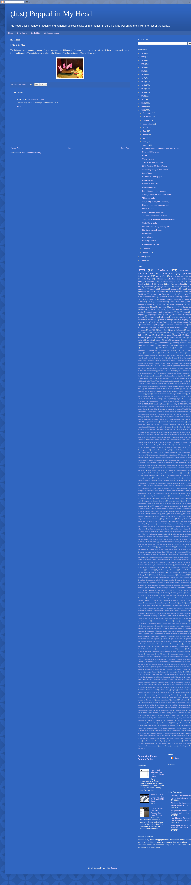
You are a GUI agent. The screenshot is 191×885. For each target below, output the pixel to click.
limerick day (170, 575)
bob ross (150, 439)
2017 (143, 78)
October (146, 120)
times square (164, 715)
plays (177, 636)
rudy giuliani (148, 661)
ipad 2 (147, 557)
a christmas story (162, 406)
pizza (147, 636)
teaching (176, 343)
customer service (171, 294)
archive (158, 416)
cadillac (153, 447)
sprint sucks (158, 684)
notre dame (169, 610)
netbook (186, 605)
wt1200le (186, 741)
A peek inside (147, 237)
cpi (141, 475)
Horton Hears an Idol (150, 187)
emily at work (160, 503)
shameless (177, 669)
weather (152, 391)
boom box (185, 439)
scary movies (184, 381)
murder (149, 598)
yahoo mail (149, 743)
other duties (184, 376)
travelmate (152, 723)
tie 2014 (172, 292)
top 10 (173, 715)
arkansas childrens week (160, 419)
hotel (177, 544)
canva (162, 450)
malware (152, 582)
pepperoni (141, 631)
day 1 (166, 480)
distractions (148, 490)
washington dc (184, 345)
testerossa (184, 705)
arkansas (147, 419)
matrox (142, 585)
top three (154, 718)
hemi (146, 333)
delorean (143, 483)
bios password (174, 432)
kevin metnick (179, 565)
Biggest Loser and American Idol (155, 205)
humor (153, 333)
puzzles (182, 649)
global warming (148, 526)
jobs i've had (176, 562)
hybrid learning (142, 549)
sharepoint (142, 289)
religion (165, 654)
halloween (180, 330)
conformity (181, 468)
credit (164, 475)
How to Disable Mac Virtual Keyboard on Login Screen (157, 811)
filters (177, 511)
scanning (174, 664)
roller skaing (171, 659)
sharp (147, 672)
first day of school (143, 514)
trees (159, 723)
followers (149, 516)
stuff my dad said (167, 692)
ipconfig (154, 557)
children (172, 353)
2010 (143, 103)
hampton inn (151, 536)
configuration (171, 468)
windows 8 (143, 738)
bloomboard (152, 437)
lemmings (145, 572)
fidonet (171, 511)
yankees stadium (161, 743)
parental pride (168, 626)
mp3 (186, 595)
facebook (164, 289)
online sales (172, 618)
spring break (164, 682)
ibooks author (142, 371)
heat (175, 539)
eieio (183, 501)
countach (177, 473)
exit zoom (157, 506)
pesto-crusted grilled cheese (177, 631)
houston (184, 544)
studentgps (155, 692)
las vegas (166, 570)
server (142, 383)
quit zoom (156, 651)
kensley (170, 565)
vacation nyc (164, 345)
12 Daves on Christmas (162, 396)
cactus (146, 447)
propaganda (184, 646)
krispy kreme (175, 567)
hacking (187, 534)
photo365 (184, 270)
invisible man (184, 554)
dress (183, 496)
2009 (143, 106)
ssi (173, 684)
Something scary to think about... (155, 170)
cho (145, 457)
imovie (147, 552)
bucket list (154, 289)
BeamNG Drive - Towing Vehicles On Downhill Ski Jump (157, 798)
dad (168, 284)
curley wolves (148, 358)
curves (171, 478)
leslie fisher (160, 572)
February (147, 249)
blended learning (146, 325)
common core (142, 355)
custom (179, 478)
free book (162, 365)
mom (149, 335)
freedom (170, 519)
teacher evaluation (159, 702)
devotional (158, 485)
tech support (161, 292)
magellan (171, 580)
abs (185, 406)
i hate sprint (153, 549)
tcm (139, 702)
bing (160, 432)
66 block (168, 348)
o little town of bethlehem (175, 613)
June (145, 134)
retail (165, 656)
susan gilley (172, 386)
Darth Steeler (147, 234)
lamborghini (150, 570)
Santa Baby (173, 404)
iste (176, 557)
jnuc (183, 289)
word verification (149, 741)
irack (171, 557)
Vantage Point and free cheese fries (157, 194)
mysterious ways (170, 600)
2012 (143, 96)
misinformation (153, 593)
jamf (170, 299)
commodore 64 (155, 294)
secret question (157, 667)
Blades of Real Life (150, 184)
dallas (169, 358)
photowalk (159, 633)
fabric (185, 506)
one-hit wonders (161, 618)
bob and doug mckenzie (182, 437)
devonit (151, 360)
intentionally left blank (149, 554)
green (139, 534)
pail (139, 626)
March (146, 145)
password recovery (144, 628)
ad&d (186, 409)
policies (165, 639)
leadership (186, 371)
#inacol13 (149, 286)
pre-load (140, 644)
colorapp (161, 465)
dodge (167, 493)
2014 (143, 89)
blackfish (150, 434)
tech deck (171, 702)
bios (165, 432)
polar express (154, 639)
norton (149, 610)
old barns (163, 615)
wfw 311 (167, 735)
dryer (162, 498)
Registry (164, 404)
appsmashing (153, 350)
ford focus (182, 516)
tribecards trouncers (147, 304)
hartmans (176, 536)
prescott (166, 644)
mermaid (173, 587)
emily (140, 281)
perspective (161, 631)
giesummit (175, 289)
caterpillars (186, 452)
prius (150, 646)
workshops (141, 394)
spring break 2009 (177, 302)
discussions (182, 488)
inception (171, 552)
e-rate (182, 498)
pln (171, 378)
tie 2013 (154, 309)
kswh (184, 567)
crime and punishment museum (178, 475)
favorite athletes (143, 511)
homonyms (178, 542)
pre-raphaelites (180, 378)
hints (173, 368)
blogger (140, 353)
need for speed (151, 297)
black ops (185, 432)
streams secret (153, 690)
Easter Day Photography (152, 177)
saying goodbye (157, 664)
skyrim (176, 320)
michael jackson (146, 292)
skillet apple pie (157, 674)
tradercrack (159, 720)
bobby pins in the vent (162, 439)
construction (180, 325)
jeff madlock (160, 562)
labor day (141, 570)
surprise (180, 695)
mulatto (142, 598)
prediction (158, 644)
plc (183, 636)
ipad (154, 307)
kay (153, 565)
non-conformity (178, 608)
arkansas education (167, 350)
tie (139, 286)
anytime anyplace (165, 414)
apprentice (186, 414)
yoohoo (161, 746)
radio (148, 381)
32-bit (172, 399)
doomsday (149, 496)
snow (167, 340)
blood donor (141, 437)
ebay (156, 501)
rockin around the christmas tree (154, 659)
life (148, 575)
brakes (146, 442)
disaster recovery (169, 488)
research (173, 654)
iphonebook (163, 557)
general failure (174, 521)
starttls (160, 687)
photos (183, 307)
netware (157, 376)
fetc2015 (152, 330)
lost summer (185, 577)
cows (139, 358)
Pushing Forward (149, 241)
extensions (177, 506)
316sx (165, 399)
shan (169, 320)
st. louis (178, 684)
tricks (140, 322)
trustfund (167, 723)
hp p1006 (153, 547)
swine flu (140, 697)
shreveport (161, 383)
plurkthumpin (142, 639)
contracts (162, 470)
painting (141, 338)
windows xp (153, 738)
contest (173, 355)
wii (175, 391)
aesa (177, 286)
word (177, 738)
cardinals (176, 450)
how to (145, 547)
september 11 (159, 669)
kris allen (165, 567)
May (145, 138)
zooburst (140, 748)
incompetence (181, 552)
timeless (154, 715)
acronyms (169, 409)
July (145, 131)
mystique (182, 600)
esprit (145, 506)
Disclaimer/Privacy (51, 33)
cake (159, 447)
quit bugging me (145, 651)
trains (178, 720)
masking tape (185, 582)
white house (162, 391)
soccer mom (148, 679)
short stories (151, 383)
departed (161, 483)
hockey (142, 542)
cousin (184, 473)
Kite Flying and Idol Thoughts (154, 191)
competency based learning (159, 355)
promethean (173, 646)
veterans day (153, 728)
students (163, 386)
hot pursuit (164, 315)
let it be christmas (172, 572)
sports (148, 682)
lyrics (142, 335)
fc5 (152, 511)
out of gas (143, 623)
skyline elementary (171, 674)
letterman (184, 572)
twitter (177, 388)
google (162, 299)
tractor (150, 720)
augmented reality (151, 422)
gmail (142, 315)
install (161, 333)
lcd (139, 572)
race (180, 651)
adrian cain (141, 411)
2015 (143, 85)
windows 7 (163, 304)
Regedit (156, 404)
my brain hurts (157, 600)
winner (162, 738)
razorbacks (152, 320)
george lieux (152, 524)
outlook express (154, 623)
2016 (143, 82)
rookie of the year (184, 659)
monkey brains (177, 593)
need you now (156, 605)
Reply (19, 106)
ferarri (157, 511)
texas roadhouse (151, 707)
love (164, 580)
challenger (174, 455)
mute (147, 600)
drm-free (143, 498)
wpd (166, 741)
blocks (182, 434)
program (157, 646)
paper (159, 626)
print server (141, 646)
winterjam (170, 738)
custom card (160, 358)
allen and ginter (182, 411)
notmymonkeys (158, 610)
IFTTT (141, 270)
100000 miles (147, 396)
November (147, 117)
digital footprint (144, 488)
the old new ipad (180, 710)
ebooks (163, 501)
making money (142, 582)
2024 (143, 57)
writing (160, 284)
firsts (164, 514)
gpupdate (154, 531)
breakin (169, 442)
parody (162, 297)
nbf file (181, 603)
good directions (166, 529)
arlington (188, 419)
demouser (152, 483)
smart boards (163, 677)
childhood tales (143, 307)
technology (146, 279)
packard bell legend (179, 623)
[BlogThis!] (38, 84)
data (175, 358)
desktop (175, 483)
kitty (151, 567)
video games (175, 309)
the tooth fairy (154, 712)
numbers (161, 613)
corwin (169, 473)
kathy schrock (144, 565)
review (184, 338)
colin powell (151, 465)
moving (179, 595)
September (147, 124)
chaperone (183, 455)
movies (178, 299)
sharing (140, 672)
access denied (142, 409)
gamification (141, 521)
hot (154, 544)
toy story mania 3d (182, 718)
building (169, 445)
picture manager (171, 633)
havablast (185, 536)
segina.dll (185, 667)
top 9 (146, 718)
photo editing (162, 378)
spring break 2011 (177, 682)
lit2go (151, 577)
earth (139, 501)
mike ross (160, 590)
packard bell (166, 623)
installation (152, 371)
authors (171, 422)
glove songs (160, 526)
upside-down (163, 725)
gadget (169, 365)
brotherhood (141, 445)
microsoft (164, 317)
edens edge (148, 363)
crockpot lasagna (160, 478)
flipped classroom (143, 365)
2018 (143, 74)
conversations (180, 470)
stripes (173, 690)
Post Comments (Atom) (31, 152)
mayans (162, 585)
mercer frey (150, 587)
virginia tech (143, 730)
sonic (171, 679)
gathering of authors (180, 365)
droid (149, 498)
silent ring (172, 672)
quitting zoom (165, 651)
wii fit (187, 735)
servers (159, 340)
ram (158, 381)
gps (171, 330)
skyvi (181, 674)
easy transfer (148, 501)
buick (162, 445)
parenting (179, 626)
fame (141, 508)
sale (156, 661)
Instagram (168, 273)
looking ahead (180, 333)
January (146, 252)
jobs (178, 371)
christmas (181, 353)
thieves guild (166, 712)
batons (169, 427)
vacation (153, 345)
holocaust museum (166, 542)
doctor (150, 493)
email (156, 363)
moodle (185, 373)
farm (181, 363)
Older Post (125, 148)
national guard (149, 603)
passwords (157, 628)
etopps (185, 312)
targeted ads (165, 700)
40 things (159, 279)
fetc (189, 284)
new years (167, 335)
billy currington (151, 432)
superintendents (160, 695)
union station (152, 725)
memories (162, 307)
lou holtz (142, 580)
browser (150, 445)
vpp (168, 730)
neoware (167, 605)
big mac (172, 429)
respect (149, 656)
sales (175, 381)
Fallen (144, 155)
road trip (185, 656)
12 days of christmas (148, 348)
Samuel (177, 348)
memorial (140, 587)
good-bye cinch (178, 529)
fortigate (140, 519)
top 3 (185, 715)
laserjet (174, 570)
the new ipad (154, 710)
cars (139, 452)
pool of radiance (177, 639)
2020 (143, 67)
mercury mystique (162, 587)
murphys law (170, 598)
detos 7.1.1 (141, 485)
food (163, 516)
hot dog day (161, 544)
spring (155, 682)
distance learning (166, 312)
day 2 (172, 480)
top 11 (179, 715)
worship (159, 741)
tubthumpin (175, 723)
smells (173, 677)
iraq (167, 371)
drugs (156, 498)
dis (160, 488)
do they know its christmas (175, 490)
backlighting (141, 424)
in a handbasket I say (159, 552)
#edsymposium (164, 394)
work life (160, 276)
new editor (160, 608)
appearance (141, 350)
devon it (150, 485)
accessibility (153, 409)
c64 (156, 353)
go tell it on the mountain (175, 526)
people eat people (176, 628)
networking (179, 284)
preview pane (176, 644)
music (150, 376)
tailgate (186, 697)
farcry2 (179, 508)
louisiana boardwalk (154, 580)
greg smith (161, 534)
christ (158, 457)
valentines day (142, 391)
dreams (163, 327)
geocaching (141, 524)
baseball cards (151, 312)
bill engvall (141, 432)
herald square (184, 539)
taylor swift (183, 700)
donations (141, 496)
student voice (182, 690)
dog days (175, 493)
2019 (143, 71)
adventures (151, 411)
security (150, 340)
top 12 (184, 343)
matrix (155, 373)
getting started (174, 524)
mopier (142, 595)
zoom (155, 394)
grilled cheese (177, 534)
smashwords (184, 383)
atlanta (140, 312)
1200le (175, 396)
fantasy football (161, 508)
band (172, 424)
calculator (167, 447)
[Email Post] (31, 84)
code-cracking (180, 462)
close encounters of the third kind (175, 460)
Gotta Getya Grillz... (150, 223)
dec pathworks (181, 480)
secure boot (169, 667)
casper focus (157, 452)
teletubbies (150, 705)
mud (144, 376)
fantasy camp (150, 508)
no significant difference (170, 376)
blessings (164, 434)
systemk (172, 697)
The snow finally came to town (154, 216)
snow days (176, 340)
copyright (181, 355)
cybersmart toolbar (144, 480)
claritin (151, 460)
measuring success (174, 585)
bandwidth (181, 424)
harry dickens (164, 368)
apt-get (145, 416)
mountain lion (170, 595)
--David (176, 758)
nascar (140, 603)
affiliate (160, 411)
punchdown (161, 649)
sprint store (147, 684)
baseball (180, 304)
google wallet (144, 531)
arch (152, 416)
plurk (150, 302)
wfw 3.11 (160, 735)
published (141, 320)
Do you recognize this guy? (153, 212)
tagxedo (181, 386)
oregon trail (185, 621)
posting (175, 641)
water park (143, 735)
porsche (157, 641)
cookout (154, 473)
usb (184, 388)
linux (145, 577)
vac (178, 725)
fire (183, 511)
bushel (176, 445)
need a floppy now (144, 605)
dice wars (180, 485)
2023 (143, 60)
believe (181, 427)
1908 (188, 396)
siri (186, 672)
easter (140, 363)
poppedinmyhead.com (145, 641)
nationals (173, 603)
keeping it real (161, 565)
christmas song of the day (171, 281)
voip (151, 730)
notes (187, 299)
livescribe (175, 577)
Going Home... (148, 159)
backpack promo (153, 424)
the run (145, 712)
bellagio (188, 427)
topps (139, 388)
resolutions (141, 656)
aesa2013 (182, 292)
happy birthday (153, 368)
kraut (157, 567)
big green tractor (162, 429)
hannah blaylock (164, 536)
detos (183, 483)
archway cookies (168, 416)
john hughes (186, 562)
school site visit (162, 302)
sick (176, 383)
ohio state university (150, 615)
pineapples (183, 633)
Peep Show (147, 173)
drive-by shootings (162, 360)
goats (188, 526)
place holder (155, 636)
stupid (184, 320)
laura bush (182, 570)
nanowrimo (173, 307)
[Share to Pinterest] (45, 84)
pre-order (149, 644)
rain (153, 381)
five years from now (174, 514)
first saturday (156, 514)
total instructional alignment (154, 388)
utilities (172, 725)
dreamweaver (174, 496)
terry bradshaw (173, 705)
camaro (185, 447)
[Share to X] (40, 84)
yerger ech (172, 743)
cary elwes (146, 452)
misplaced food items (173, 373)
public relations (150, 649)
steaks (167, 687)
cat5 (179, 452)
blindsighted (173, 434)
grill (169, 534)
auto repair (180, 422)
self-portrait (148, 669)
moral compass (152, 595)
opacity (181, 618)
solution (164, 679)
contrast (170, 470)
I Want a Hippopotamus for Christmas (174, 401)
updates (143, 345)
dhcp (165, 485)
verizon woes (142, 728)
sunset (150, 695)
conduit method (159, 468)
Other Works (22, 33)
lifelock (154, 575)
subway (184, 692)
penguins (152, 378)
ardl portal (180, 416)
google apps (152, 315)
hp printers (162, 547)
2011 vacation (150, 299)
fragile (163, 519)
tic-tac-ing (183, 712)
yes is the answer (184, 743)
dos (178, 312)
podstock (160, 338)
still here (142, 690)
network (157, 335)
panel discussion (148, 626)
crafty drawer (148, 475)
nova (177, 610)
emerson (150, 503)
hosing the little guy (144, 544)
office (139, 615)
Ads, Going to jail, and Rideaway (155, 202)
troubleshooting (177, 276)
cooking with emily (143, 473)
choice (152, 457)
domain (183, 493)
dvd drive (175, 498)
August (146, 127)
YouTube (162, 270)
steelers (171, 297)
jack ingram (143, 562)
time (148, 715)
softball (157, 679)
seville (169, 669)
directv (154, 488)
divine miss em (159, 490)
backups (165, 424)
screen (147, 667)
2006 (143, 260)
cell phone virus (153, 455)
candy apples (144, 450)
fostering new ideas (152, 519)
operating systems (144, 621)
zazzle (175, 746)
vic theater (163, 728)
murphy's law (159, 598)
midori (152, 590)
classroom (158, 460)
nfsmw (169, 608)
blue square (167, 437)
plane (171, 636)
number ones (151, 613)
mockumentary (165, 593)
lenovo (153, 572)
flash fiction (162, 330)
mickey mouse (142, 590)
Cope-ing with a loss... (151, 244)
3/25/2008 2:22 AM (36, 99)
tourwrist (163, 718)
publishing (141, 381)
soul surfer (179, 679)
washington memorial (171, 733)
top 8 (139, 718)
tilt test (142, 715)
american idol (145, 273)
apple (172, 304)
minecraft (170, 590)
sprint (139, 684)
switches (155, 697)
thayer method (171, 707)
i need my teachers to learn (168, 549)
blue (159, 437)
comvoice (141, 468)
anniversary (183, 322)
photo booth (149, 633)
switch (148, 697)
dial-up (172, 485)
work (151, 284)
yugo (168, 746)
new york (177, 335)
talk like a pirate (149, 700)
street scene (165, 690)
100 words (182, 394)
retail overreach (175, 656)
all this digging (170, 322)
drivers (173, 360)
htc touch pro (180, 547)
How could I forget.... (150, 152)
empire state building (173, 503)
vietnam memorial (175, 728)
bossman (149, 353)
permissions (150, 631)
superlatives (171, 695)
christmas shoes (180, 457)
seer (177, 667)
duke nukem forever (178, 327)
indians (174, 315)
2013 (143, 92)
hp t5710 (171, 547)
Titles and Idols (148, 198)
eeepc (177, 501)
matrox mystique (152, 585)
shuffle (170, 383)
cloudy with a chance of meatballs (160, 462)
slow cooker (141, 677)
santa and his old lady (177, 661)
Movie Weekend (149, 209)
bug (157, 445)
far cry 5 (171, 508)
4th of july (187, 399)
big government (150, 429)
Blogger (114, 868)
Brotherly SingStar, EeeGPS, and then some (160, 148)
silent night (162, 672)
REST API (147, 404)
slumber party (152, 677)
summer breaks (163, 343)
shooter (154, 672)
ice (141, 552)
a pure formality (176, 406)
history (180, 368)
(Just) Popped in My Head (51, 13)
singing (180, 672)
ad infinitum (178, 409)
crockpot (148, 478)
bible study (180, 350)
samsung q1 (164, 661)
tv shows (169, 388)
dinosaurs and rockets (147, 327)
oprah (170, 621)
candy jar (154, 450)
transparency (142, 723)
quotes (174, 651)
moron (162, 595)
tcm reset (146, 702)
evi (151, 506)
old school (182, 615)
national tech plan (162, 603)
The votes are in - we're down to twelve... (159, 219)
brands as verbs (158, 442)
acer (161, 409)
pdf (166, 628)
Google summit (163, 286)
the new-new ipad (166, 710)
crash (157, 475)
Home (10, 33)
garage (150, 521)
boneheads (175, 439)
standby (142, 687)
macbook (141, 317)
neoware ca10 (177, 605)
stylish (178, 692)
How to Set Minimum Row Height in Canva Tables (157, 773)
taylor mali (174, 700)
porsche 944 (166, 641)
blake (157, 434)
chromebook (142, 460)
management (146, 373)
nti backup (141, 613)
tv (140, 725)
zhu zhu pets (184, 746)
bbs (175, 427)
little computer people (162, 577)
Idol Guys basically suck (152, 230)
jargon (152, 562)
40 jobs (178, 399)
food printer (172, 516)
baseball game (142, 427)
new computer (149, 608)
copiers (162, 473)
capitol (169, 450)
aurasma (163, 422)
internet (160, 371)
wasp (182, 733)
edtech (171, 501)
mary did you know (172, 582)
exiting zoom (167, 506)
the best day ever (184, 707)
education (184, 294)
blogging (158, 325)
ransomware (150, 654)
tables (180, 697)
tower (171, 718)
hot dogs (170, 544)
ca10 (139, 447)
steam (150, 386)
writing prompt (175, 741)
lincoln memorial (182, 575)
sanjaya (141, 340)
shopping (143, 309)
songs (152, 343)
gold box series (153, 529)
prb (181, 641)
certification (164, 455)
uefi (145, 725)
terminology (161, 705)
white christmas (178, 735)
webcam (152, 735)
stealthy (174, 687)
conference (169, 325)
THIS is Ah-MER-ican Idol (152, 162)
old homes (172, 615)
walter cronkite (157, 733)
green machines (149, 534)
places (164, 636)
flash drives (187, 514)
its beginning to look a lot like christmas (155, 559)
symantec (164, 697)
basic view (152, 427)
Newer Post (16, 148)
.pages (174, 394)
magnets (179, 580)
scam (166, 664)
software (143, 343)
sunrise (142, 695)
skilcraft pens (144, 674)
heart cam (168, 539)
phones (150, 338)
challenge (164, 353)
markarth (160, 582)
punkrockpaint (172, 649)
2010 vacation (157, 322)
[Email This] (35, 84)
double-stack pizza (162, 496)
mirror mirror (142, 593)
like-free (161, 575)
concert (149, 468)
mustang (140, 600)
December (147, 113)
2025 (143, 53)
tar (157, 700)
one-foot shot (149, 618)
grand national (164, 531)
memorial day (153, 317)
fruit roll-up (179, 519)
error (162, 363)
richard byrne (166, 381)
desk (168, 483)
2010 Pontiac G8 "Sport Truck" (154, 166)
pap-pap (143, 378)
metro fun (182, 587)
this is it (174, 712)
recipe (161, 320)
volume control (160, 730)
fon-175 (153, 365)
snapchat (180, 677)
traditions (170, 720)
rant (158, 654)
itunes (173, 371)
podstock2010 (172, 338)
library (142, 575)
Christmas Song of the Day (179, 279)
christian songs (167, 457)
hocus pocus (152, 542)
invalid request (172, 554)
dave (160, 480)
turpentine (185, 723)
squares (166, 684)
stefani (182, 687)
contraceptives (151, 470)
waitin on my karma (179, 730)
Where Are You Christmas (146, 406)
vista (174, 345)
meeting (161, 373)
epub (139, 506)
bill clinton (181, 429)
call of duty (176, 447)
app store (177, 414)
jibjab (168, 562)
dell (145, 360)
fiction (164, 511)
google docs (142, 368)
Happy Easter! (148, 180)
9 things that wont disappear (149, 401)
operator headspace (158, 621)
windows (150, 281)
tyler (146, 322)
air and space (169, 411)
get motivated (163, 524)
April (145, 142)
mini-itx (178, 590)
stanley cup (151, 687)
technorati (141, 705)
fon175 (157, 516)
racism (187, 651)
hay (161, 539)
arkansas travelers (177, 419)
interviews (162, 554)
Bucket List (35, 33)
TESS (182, 404)
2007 (143, 257)
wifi (170, 391)
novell (184, 610)
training (163, 309)
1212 (182, 396)
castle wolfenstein (169, 452)
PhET (139, 404)
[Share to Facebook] (43, 84)
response (158, 656)
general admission (161, 521)
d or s (154, 480)
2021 (143, 64)
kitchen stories (142, 567)
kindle (169, 333)
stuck (156, 386)
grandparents (175, 531)
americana (153, 414)
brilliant (178, 442)
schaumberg (183, 664)
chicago (143, 294)
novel (173, 317)
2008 (143, 110)
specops (140, 682)
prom (165, 646)
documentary (158, 493)
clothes (142, 462)
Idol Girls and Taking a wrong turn (156, 226)
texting (161, 707)
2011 (143, 99)
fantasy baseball (172, 363)
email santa (141, 503)
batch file (161, 427)
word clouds (185, 738)
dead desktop (184, 358)
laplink (158, 570)
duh (168, 498)
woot (180, 391)
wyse (149, 394)
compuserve (171, 465)
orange (176, 621)
